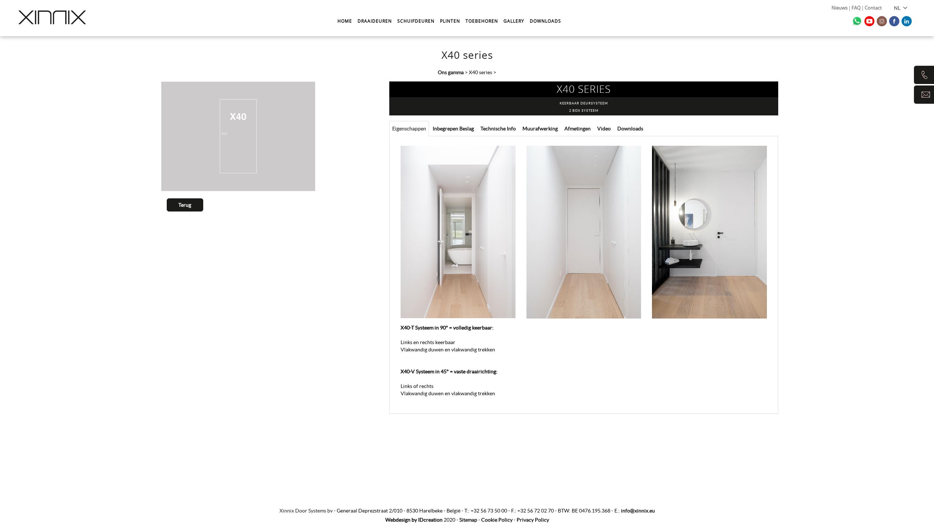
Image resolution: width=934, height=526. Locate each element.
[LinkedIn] (907, 21)
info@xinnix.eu (638, 511)
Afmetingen (577, 129)
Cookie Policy (497, 520)
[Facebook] (894, 21)
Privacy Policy (533, 520)
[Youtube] (869, 21)
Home (344, 21)
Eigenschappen (409, 129)
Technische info (498, 129)
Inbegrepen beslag (453, 129)
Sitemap (468, 520)
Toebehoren (482, 21)
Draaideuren (375, 21)
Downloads (545, 21)
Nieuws (839, 8)
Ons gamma (451, 72)
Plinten (450, 21)
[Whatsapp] (857, 21)
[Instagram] (882, 21)
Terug (184, 205)
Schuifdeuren (416, 21)
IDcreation (414, 520)
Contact (873, 8)
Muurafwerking (540, 129)
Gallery (513, 21)
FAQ (856, 8)
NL (898, 8)
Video (604, 129)
